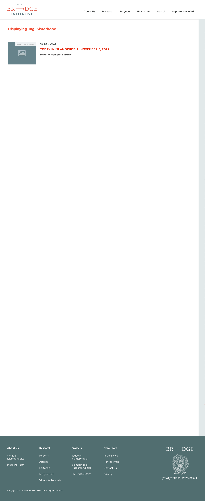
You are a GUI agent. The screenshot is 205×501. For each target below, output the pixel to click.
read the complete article (56, 54)
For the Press (111, 461)
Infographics (46, 474)
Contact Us (110, 468)
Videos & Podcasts (50, 480)
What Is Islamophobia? (15, 457)
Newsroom (143, 11)
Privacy (108, 474)
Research (107, 11)
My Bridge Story (81, 474)
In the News (111, 455)
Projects (125, 11)
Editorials (44, 468)
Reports (44, 455)
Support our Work (183, 11)
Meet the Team (15, 464)
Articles (43, 461)
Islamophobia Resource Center (81, 466)
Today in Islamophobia (79, 457)
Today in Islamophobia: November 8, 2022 (74, 49)
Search (161, 11)
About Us (89, 11)
